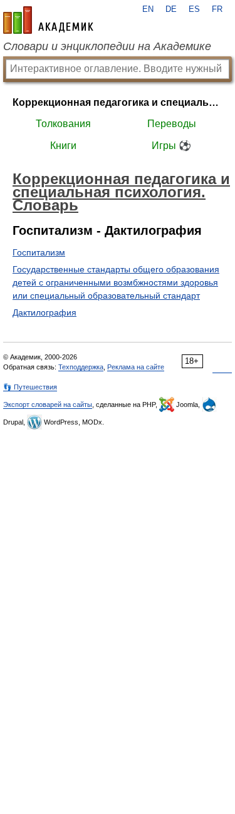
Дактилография (44, 312)
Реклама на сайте (135, 367)
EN (148, 9)
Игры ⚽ (171, 145)
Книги (63, 145)
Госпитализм (39, 252)
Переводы (171, 123)
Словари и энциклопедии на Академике (107, 46)
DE (171, 9)
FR (217, 9)
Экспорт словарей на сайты (47, 404)
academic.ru (48, 20)
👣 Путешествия (30, 387)
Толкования (63, 123)
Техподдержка (80, 367)
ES (194, 9)
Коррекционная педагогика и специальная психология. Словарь (117, 102)
